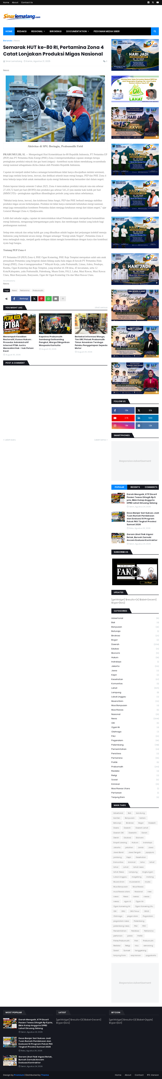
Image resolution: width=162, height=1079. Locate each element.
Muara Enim (135, 701)
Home (6, 2)
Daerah (135, 644)
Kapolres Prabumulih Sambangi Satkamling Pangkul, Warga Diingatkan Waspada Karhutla (54, 341)
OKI (135, 722)
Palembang (135, 744)
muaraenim (134, 882)
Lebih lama (100, 439)
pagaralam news (121, 921)
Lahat (135, 687)
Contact (139, 1074)
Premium (19, 1074)
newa (115, 896)
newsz (116, 901)
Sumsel (127, 950)
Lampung (135, 692)
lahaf (152, 862)
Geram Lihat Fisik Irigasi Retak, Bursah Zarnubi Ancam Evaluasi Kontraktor (142, 537)
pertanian (135, 792)
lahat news (138, 867)
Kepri (135, 674)
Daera (116, 828)
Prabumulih (38, 290)
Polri (136, 940)
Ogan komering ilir (121, 906)
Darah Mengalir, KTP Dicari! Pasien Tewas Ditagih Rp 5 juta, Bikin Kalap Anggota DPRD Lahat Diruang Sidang (142, 498)
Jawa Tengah (134, 852)
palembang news (121, 926)
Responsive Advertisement (135, 461)
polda (130, 935)
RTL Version (153, 1074)
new (149, 891)
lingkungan (147, 872)
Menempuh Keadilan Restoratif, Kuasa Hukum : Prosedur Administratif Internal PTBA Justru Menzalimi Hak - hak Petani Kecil (18, 343)
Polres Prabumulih (121, 940)
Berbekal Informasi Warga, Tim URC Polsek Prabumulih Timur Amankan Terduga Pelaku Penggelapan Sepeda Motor (91, 342)
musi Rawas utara (135, 788)
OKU (123, 911)
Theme (45, 1074)
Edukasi (135, 648)
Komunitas (135, 683)
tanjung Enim (135, 797)
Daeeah (152, 823)
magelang (136, 877)
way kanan (136, 955)
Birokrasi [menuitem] (56, 31)
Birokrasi (135, 635)
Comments (151, 487)
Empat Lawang (120, 842)
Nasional (135, 714)
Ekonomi (135, 652)
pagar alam (132, 916)
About (15, 2)
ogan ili (127, 901)
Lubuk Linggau (135, 696)
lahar (115, 867)
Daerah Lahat (142, 828)
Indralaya (135, 661)
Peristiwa (135, 753)
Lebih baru (10, 439)
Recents (135, 487)
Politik (135, 762)
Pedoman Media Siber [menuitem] (107, 31)
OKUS (146, 911)
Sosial (135, 779)
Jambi (140, 847)
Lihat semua (101, 307)
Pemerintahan (135, 749)
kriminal (135, 784)
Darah (144, 832)
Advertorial (135, 618)
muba (147, 882)
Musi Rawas (135, 709)
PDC (144, 926)
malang (150, 877)
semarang (148, 945)
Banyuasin (135, 626)
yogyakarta (151, 955)
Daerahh (133, 832)
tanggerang (140, 950)
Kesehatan (135, 679)
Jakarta (135, 666)
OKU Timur (134, 911)
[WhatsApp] (48, 298)
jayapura (150, 852)
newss (136, 896)
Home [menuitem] (9, 31)
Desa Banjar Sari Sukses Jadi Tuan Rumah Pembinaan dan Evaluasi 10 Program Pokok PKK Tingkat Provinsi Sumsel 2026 (143, 519)
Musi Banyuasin (135, 705)
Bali (135, 622)
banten (116, 818)
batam (143, 818)
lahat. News (118, 872)
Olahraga (135, 731)
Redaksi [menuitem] (22, 31)
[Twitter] (34, 298)
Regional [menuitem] (37, 31)
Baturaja (135, 631)
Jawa (135, 670)
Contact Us (27, 2)
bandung (140, 813)
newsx (146, 896)
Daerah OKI (118, 832)
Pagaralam (135, 740)
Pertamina (24, 290)
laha (142, 862)
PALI (135, 736)
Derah (116, 837)
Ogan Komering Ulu (144, 906)
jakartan (129, 847)
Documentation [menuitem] (76, 31)
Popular (119, 487)
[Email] (56, 298)
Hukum (135, 657)
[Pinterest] (41, 298)
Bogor (135, 639)
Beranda (7, 40)
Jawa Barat (118, 852)
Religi (135, 775)
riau (137, 945)
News (17, 40)
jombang (117, 857)
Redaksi (135, 770)
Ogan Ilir (135, 727)
